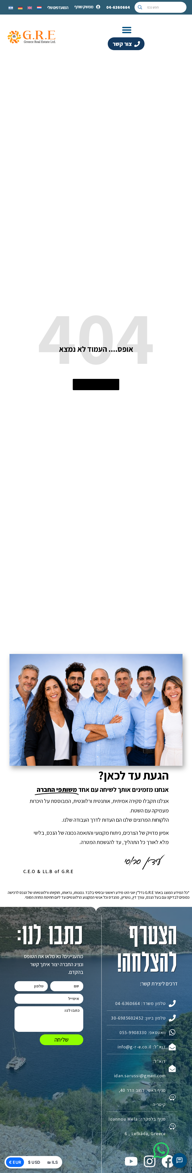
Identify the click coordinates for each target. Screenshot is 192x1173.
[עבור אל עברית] (11, 7)
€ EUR (15, 1162)
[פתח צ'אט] (179, 1160)
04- (118, 7)
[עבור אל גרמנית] (20, 7)
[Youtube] (131, 1161)
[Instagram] (149, 1161)
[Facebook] (168, 1161)
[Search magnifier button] (140, 7)
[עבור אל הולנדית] (39, 7)
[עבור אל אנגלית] (29, 7)
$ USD (34, 1162)
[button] (126, 29)
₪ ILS (52, 1162)
